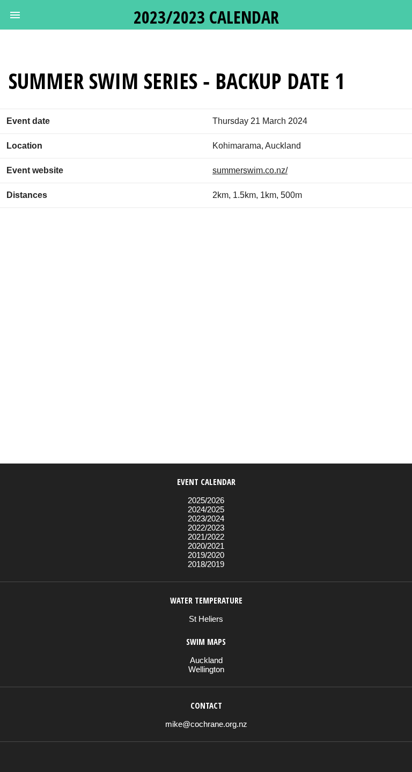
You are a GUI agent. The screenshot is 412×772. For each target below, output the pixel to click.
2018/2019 (206, 564)
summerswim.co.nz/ (250, 170)
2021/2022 (206, 536)
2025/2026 (206, 500)
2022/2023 (206, 527)
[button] (15, 15)
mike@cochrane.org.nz (206, 724)
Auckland (206, 660)
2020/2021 (206, 545)
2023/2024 (206, 518)
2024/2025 (206, 509)
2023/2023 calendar (206, 16)
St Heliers (206, 618)
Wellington (206, 669)
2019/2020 (206, 555)
